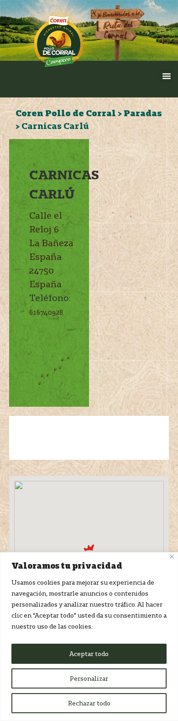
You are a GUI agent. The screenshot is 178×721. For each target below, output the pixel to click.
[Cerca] (172, 556)
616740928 (46, 312)
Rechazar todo (89, 703)
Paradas (143, 113)
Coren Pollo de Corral (66, 113)
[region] (89, 636)
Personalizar (89, 678)
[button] (166, 76)
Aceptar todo (89, 654)
